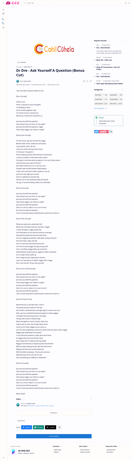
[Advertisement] (70, 22)
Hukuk (37, 406)
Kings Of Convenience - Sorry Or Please (108, 68)
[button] (3, 2)
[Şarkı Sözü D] (21, 420)
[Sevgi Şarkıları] (116, 99)
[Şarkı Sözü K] (106, 45)
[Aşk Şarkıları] (116, 95)
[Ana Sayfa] (3, 10)
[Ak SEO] (3, 13)
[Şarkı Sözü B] (108, 57)
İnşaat (51, 406)
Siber (30, 406)
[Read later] (84, 81)
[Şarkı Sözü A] (116, 103)
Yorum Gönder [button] (54, 436)
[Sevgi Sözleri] (115, 81)
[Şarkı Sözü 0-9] (101, 103)
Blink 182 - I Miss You (104, 60)
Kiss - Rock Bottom (103, 48)
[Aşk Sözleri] (108, 81)
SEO (28, 406)
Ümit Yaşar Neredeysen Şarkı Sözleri (109, 84)
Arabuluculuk (44, 406)
